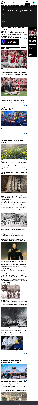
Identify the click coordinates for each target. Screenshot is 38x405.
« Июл (29, 47)
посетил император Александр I (11, 241)
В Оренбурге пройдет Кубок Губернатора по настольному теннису (12, 108)
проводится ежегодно (12, 129)
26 (31, 54)
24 (29, 54)
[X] (26, 38)
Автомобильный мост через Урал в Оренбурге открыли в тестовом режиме (32, 42)
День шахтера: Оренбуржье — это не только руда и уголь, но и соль (14, 174)
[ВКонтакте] (4, 14)
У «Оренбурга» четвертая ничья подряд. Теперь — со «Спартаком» (13, 47)
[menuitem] (2, 5)
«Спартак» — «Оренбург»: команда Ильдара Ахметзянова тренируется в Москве (32, 44)
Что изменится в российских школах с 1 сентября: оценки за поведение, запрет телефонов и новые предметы (33, 40)
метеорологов (5, 163)
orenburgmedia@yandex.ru (12, 2)
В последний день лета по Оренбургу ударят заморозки (12, 142)
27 (32, 54)
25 (30, 54)
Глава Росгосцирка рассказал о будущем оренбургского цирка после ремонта (11, 363)
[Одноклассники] (4, 15)
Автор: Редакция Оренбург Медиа (4, 21)
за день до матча (11, 70)
